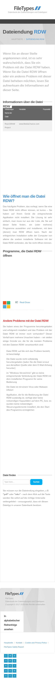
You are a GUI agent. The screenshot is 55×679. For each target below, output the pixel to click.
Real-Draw (25, 302)
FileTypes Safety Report (14, 647)
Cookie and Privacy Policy (36, 643)
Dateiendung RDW (35, 39)
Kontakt (19, 643)
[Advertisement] (27, 162)
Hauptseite (17, 39)
